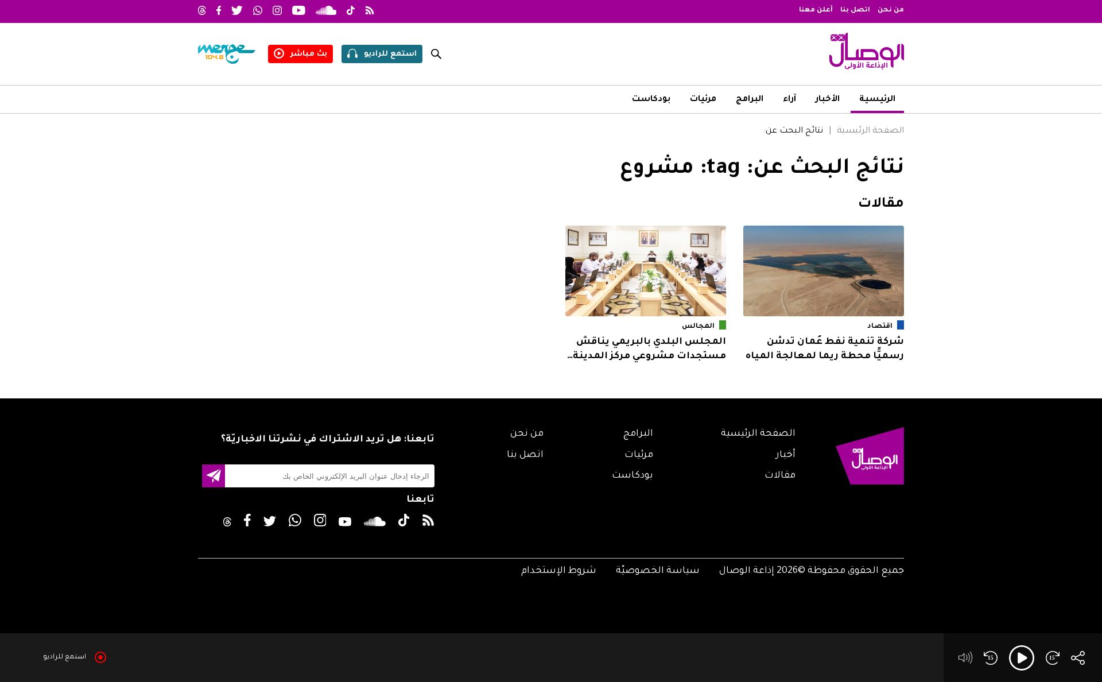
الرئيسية (877, 99)
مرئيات (703, 99)
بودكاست (651, 99)
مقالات (780, 476)
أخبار (786, 455)
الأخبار (828, 99)
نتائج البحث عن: (793, 131)
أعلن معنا (816, 10)
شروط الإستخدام (558, 571)
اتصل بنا (855, 10)
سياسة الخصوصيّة (658, 571)
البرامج (749, 99)
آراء (789, 99)
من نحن (891, 10)
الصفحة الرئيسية (870, 131)
